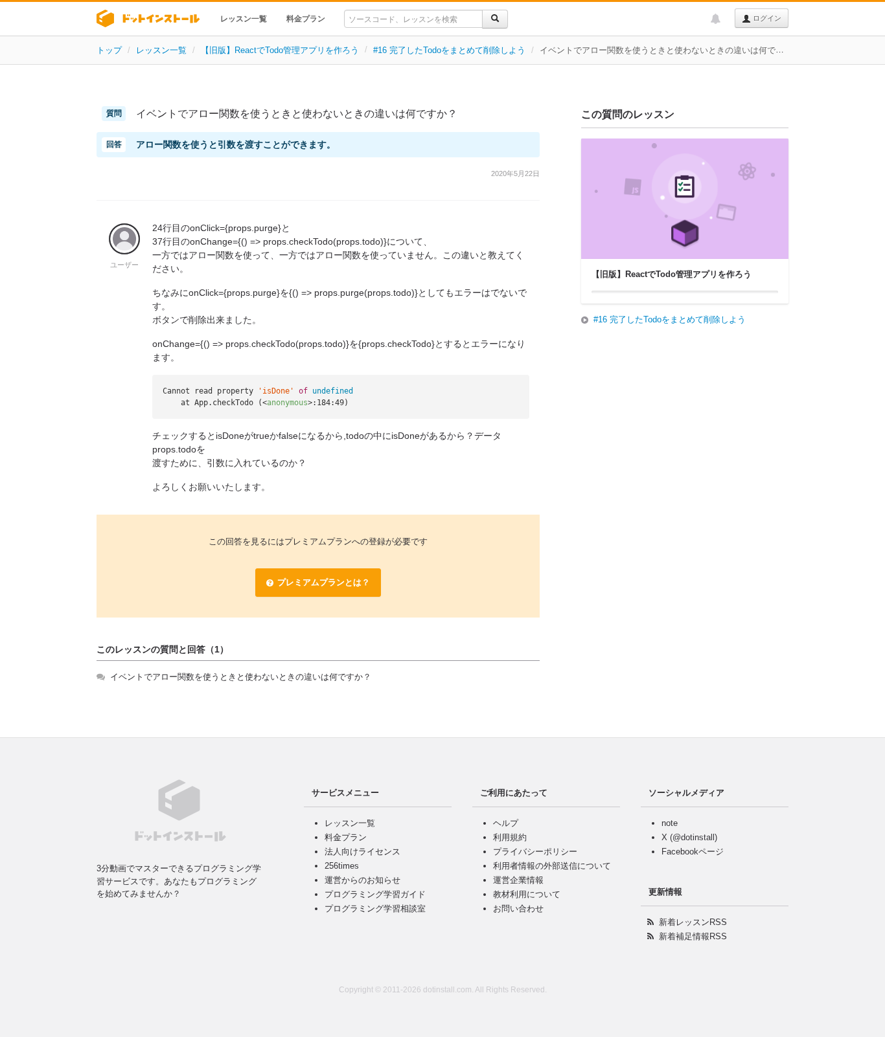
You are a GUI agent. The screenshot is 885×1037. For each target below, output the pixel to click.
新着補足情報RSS (693, 936)
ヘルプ (505, 823)
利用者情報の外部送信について (552, 866)
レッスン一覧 (243, 18)
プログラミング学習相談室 (375, 908)
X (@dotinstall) (689, 837)
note (669, 823)
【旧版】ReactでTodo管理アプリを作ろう (280, 50)
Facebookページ (692, 851)
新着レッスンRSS (693, 922)
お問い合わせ (518, 908)
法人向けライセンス (362, 851)
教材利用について (526, 894)
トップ (109, 50)
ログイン (766, 18)
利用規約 (510, 837)
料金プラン (305, 18)
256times (342, 866)
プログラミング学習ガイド (375, 894)
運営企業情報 (518, 880)
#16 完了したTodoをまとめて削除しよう (449, 50)
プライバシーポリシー (535, 851)
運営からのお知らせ (362, 880)
